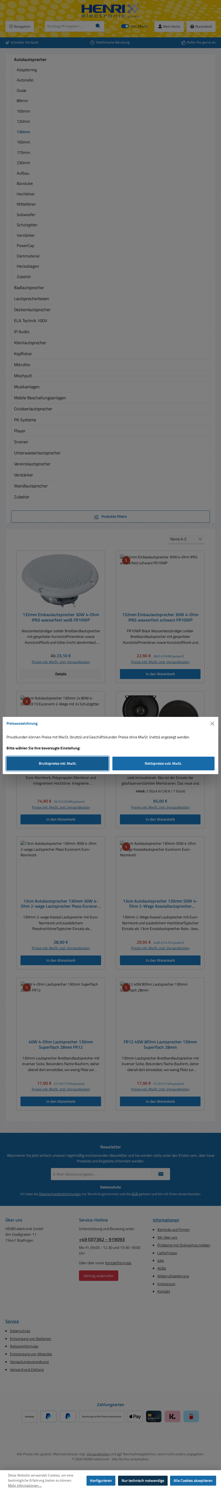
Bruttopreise (58, 763)
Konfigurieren (101, 1480)
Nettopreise (163, 763)
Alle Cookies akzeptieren (193, 1480)
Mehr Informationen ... (25, 1485)
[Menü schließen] (212, 724)
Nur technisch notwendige (143, 1480)
